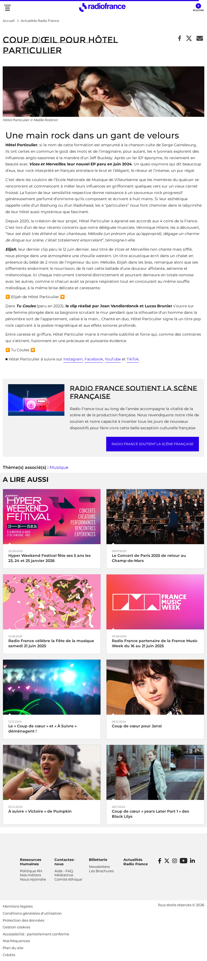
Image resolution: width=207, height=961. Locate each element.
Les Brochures (101, 871)
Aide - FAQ (63, 871)
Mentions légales (18, 906)
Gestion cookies (16, 927)
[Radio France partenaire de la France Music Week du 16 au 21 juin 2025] (155, 601)
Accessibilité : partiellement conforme (36, 934)
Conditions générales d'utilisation (32, 913)
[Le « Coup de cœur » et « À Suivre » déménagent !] (52, 686)
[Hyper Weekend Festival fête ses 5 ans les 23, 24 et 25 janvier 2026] (52, 516)
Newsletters (99, 866)
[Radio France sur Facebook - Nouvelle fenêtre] (159, 861)
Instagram (73, 359)
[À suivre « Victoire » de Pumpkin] (52, 772)
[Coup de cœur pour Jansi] (155, 686)
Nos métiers (30, 875)
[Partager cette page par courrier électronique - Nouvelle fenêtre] (199, 39)
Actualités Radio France (135, 861)
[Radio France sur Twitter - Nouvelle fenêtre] (167, 861)
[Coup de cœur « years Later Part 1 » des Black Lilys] (155, 772)
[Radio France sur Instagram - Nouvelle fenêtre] (174, 861)
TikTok (133, 359)
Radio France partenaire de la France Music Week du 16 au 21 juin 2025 (155, 643)
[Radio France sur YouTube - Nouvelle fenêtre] (183, 860)
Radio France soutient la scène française (153, 444)
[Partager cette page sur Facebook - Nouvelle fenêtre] (179, 39)
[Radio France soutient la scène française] (36, 399)
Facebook (94, 359)
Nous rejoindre (33, 879)
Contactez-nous (64, 861)
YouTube (113, 359)
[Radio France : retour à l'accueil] (102, 7)
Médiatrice (63, 875)
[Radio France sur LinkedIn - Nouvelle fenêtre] (192, 861)
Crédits (9, 955)
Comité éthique (68, 879)
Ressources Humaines (30, 861)
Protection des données (23, 920)
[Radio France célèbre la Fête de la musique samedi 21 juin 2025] (52, 601)
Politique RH (31, 871)
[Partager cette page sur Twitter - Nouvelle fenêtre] (189, 39)
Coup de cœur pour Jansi (137, 726)
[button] (198, 7)
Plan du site (13, 948)
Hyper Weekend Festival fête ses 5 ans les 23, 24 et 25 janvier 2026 (49, 558)
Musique (59, 467)
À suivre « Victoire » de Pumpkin (40, 811)
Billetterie (98, 859)
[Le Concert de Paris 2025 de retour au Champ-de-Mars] (155, 516)
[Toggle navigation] (7, 7)
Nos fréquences (16, 941)
